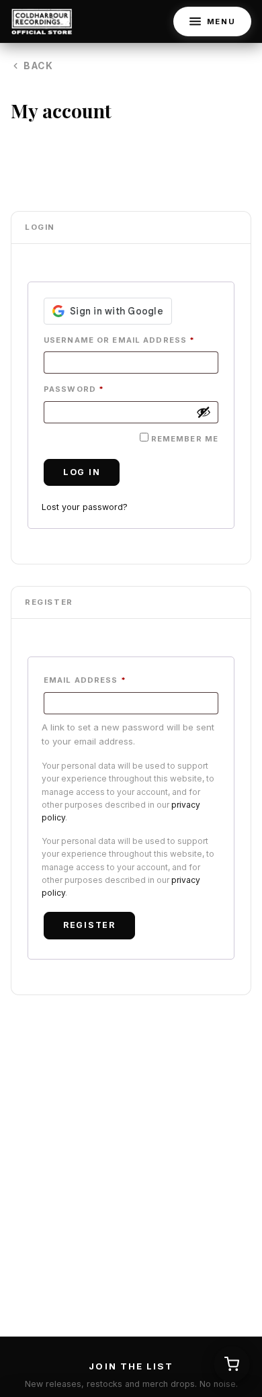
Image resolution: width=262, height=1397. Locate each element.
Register (89, 925)
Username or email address (119, 340)
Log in (81, 472)
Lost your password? (85, 507)
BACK (39, 65)
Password (74, 389)
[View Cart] (232, 1364)
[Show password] (203, 412)
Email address (85, 680)
